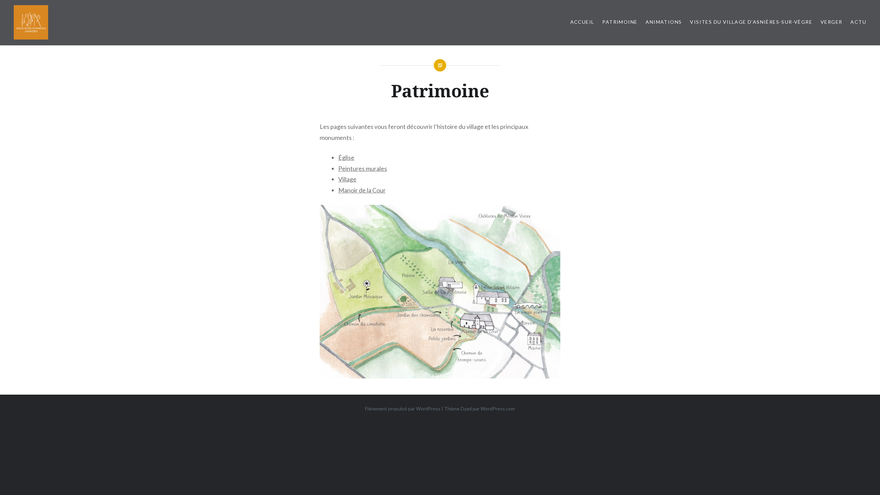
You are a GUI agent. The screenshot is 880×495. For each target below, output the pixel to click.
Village (347, 179)
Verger (831, 22)
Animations (664, 22)
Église (346, 157)
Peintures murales (362, 168)
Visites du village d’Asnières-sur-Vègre (751, 22)
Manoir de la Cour (362, 190)
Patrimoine (619, 22)
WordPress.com (498, 408)
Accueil (582, 22)
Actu (858, 22)
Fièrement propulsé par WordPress (402, 408)
